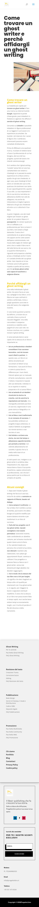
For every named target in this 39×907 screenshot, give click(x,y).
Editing (8, 678)
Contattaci (10, 761)
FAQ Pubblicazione (13, 712)
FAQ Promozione (12, 738)
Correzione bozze (12, 675)
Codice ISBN (10, 706)
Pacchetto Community (14, 732)
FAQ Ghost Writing (12, 655)
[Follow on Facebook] (19, 818)
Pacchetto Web (11, 735)
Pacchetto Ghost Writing (15, 653)
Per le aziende (11, 650)
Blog (8, 758)
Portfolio (10, 754)
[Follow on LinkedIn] (15, 818)
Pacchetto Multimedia (14, 729)
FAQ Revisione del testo (14, 681)
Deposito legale (11, 709)
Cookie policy (11, 768)
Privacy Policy (12, 765)
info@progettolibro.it (11, 880)
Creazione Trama (12, 672)
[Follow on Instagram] (24, 818)
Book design (10, 698)
